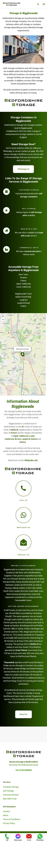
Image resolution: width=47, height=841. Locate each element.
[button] (44, 4)
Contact (6, 811)
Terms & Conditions (11, 819)
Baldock (14, 430)
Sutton (22, 442)
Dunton (34, 439)
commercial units (32, 251)
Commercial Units (11, 795)
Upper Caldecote (20, 436)
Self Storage (8, 791)
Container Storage (11, 787)
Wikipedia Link (31, 460)
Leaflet (26, 395)
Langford (25, 439)
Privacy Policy (9, 823)
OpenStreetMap (34, 395)
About (5, 815)
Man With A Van (10, 799)
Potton (14, 433)
